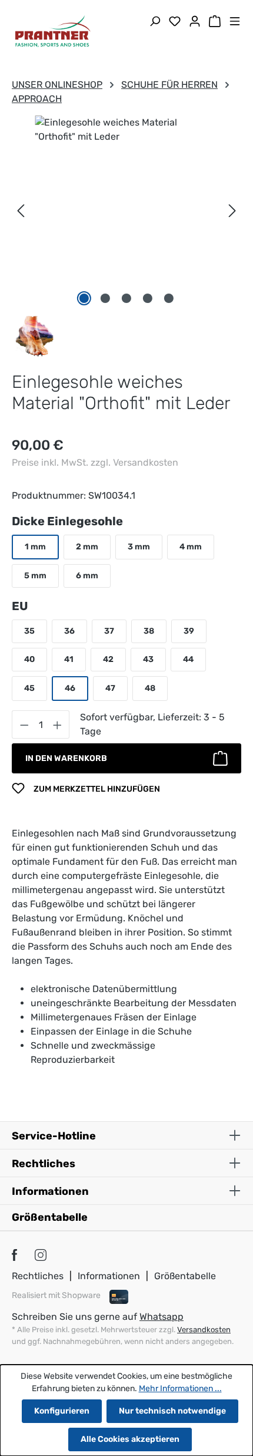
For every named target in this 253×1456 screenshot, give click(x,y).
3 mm (139, 547)
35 (29, 631)
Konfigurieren (61, 1411)
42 (108, 659)
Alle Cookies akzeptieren (130, 1439)
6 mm (87, 576)
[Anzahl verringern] (24, 724)
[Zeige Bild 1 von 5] (84, 298)
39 (189, 631)
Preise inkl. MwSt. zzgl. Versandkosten (95, 462)
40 (29, 659)
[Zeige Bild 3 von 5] (126, 298)
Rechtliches (38, 1276)
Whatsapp (161, 1316)
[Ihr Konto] (194, 22)
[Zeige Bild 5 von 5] (169, 298)
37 (109, 631)
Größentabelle (50, 1217)
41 (69, 659)
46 (70, 688)
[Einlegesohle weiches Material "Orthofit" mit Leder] (126, 188)
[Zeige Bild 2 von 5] (105, 298)
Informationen (109, 1276)
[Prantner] (34, 335)
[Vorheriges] (20, 211)
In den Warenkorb (66, 758)
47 (110, 688)
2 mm (87, 547)
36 (69, 631)
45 (29, 688)
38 (149, 631)
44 (188, 659)
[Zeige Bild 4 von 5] (147, 298)
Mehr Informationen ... (180, 1388)
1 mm (35, 547)
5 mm (35, 576)
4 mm (190, 547)
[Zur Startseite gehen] (53, 33)
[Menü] (234, 22)
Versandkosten (204, 1329)
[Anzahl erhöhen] (57, 724)
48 (150, 688)
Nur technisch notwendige (172, 1411)
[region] (126, 211)
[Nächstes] (232, 211)
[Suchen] (154, 22)
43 (148, 659)
